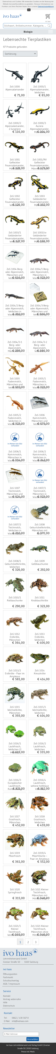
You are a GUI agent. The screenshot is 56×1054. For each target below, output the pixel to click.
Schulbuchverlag (11, 980)
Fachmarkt (8, 977)
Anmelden (32, 1039)
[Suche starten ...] (49, 25)
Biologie (28, 31)
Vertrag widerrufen (12, 999)
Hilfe (5, 1002)
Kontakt (6, 996)
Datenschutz (9, 1005)
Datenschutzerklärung (46, 6)
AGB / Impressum (11, 983)
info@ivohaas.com (20, 1021)
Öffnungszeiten (10, 974)
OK (29, 10)
